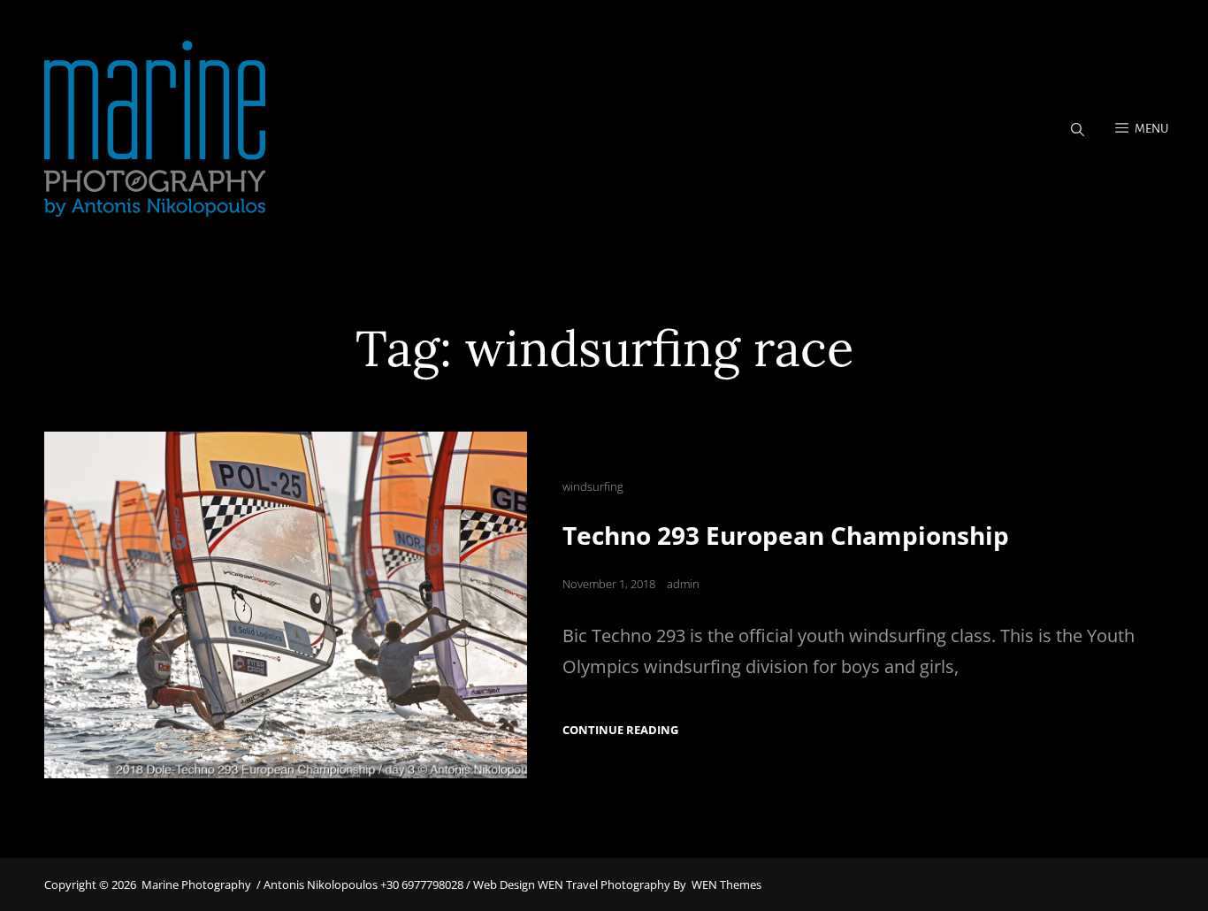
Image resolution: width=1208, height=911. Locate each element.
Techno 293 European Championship (785, 535)
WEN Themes (726, 884)
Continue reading (620, 730)
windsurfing (592, 486)
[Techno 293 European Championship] (285, 604)
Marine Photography (196, 884)
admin (683, 584)
